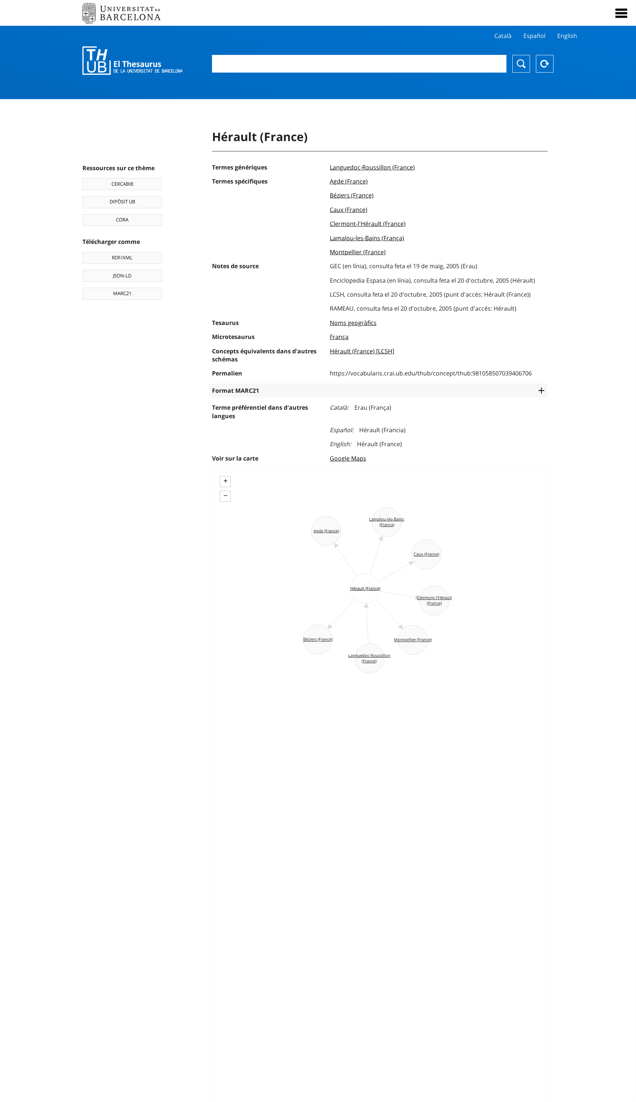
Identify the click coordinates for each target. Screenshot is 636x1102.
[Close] (621, 13)
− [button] (225, 495)
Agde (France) (349, 181)
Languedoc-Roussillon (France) (372, 167)
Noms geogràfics (353, 323)
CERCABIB (122, 184)
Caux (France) (348, 210)
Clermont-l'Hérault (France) (368, 224)
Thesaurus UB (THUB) (132, 61)
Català (503, 36)
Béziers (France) (352, 195)
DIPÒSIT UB (122, 201)
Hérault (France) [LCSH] (362, 351)
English (567, 36)
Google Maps (348, 458)
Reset (545, 64)
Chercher (521, 64)
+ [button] (225, 481)
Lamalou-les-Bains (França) (367, 238)
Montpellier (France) (358, 252)
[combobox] (359, 64)
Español (534, 36)
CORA (122, 219)
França (339, 337)
